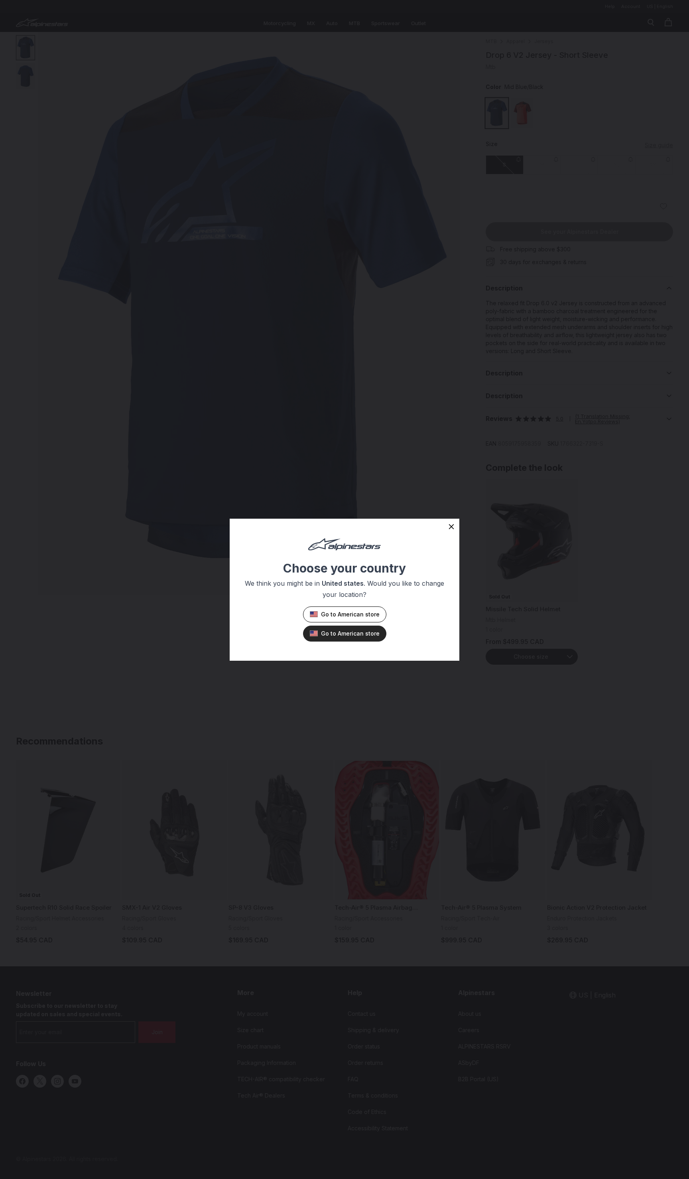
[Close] (451, 527)
